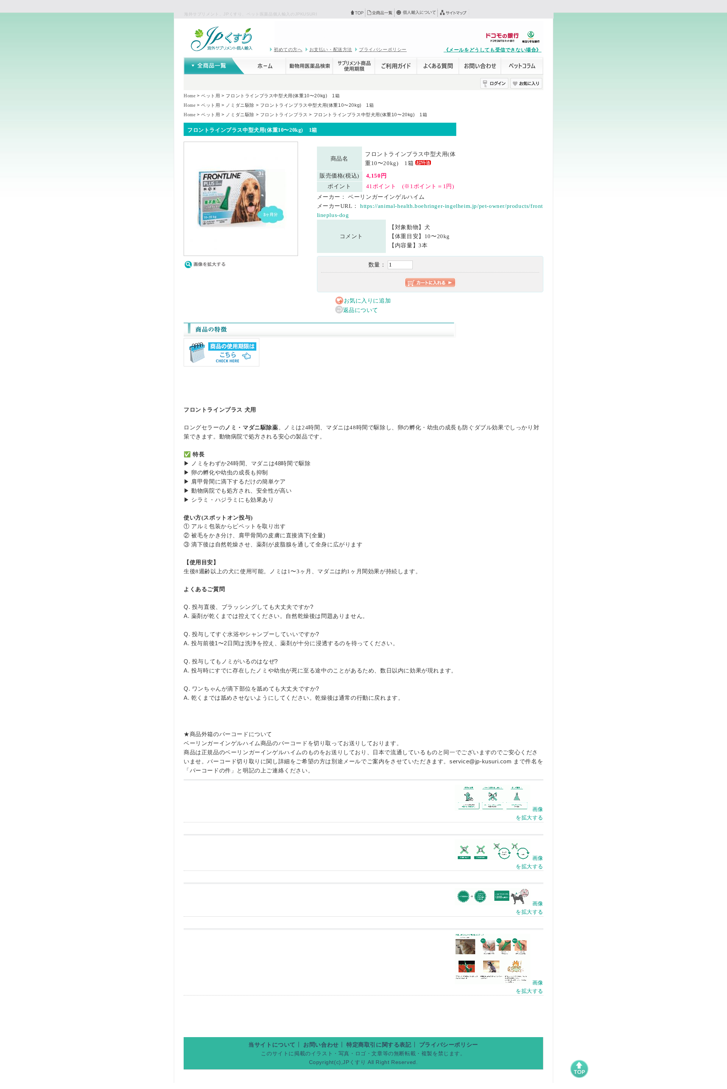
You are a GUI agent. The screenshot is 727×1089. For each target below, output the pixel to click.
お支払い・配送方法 (330, 49)
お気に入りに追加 (367, 301)
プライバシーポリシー (383, 49)
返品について (361, 310)
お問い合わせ (321, 1045)
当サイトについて (272, 1045)
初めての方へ (288, 49)
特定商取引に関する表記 (379, 1045)
